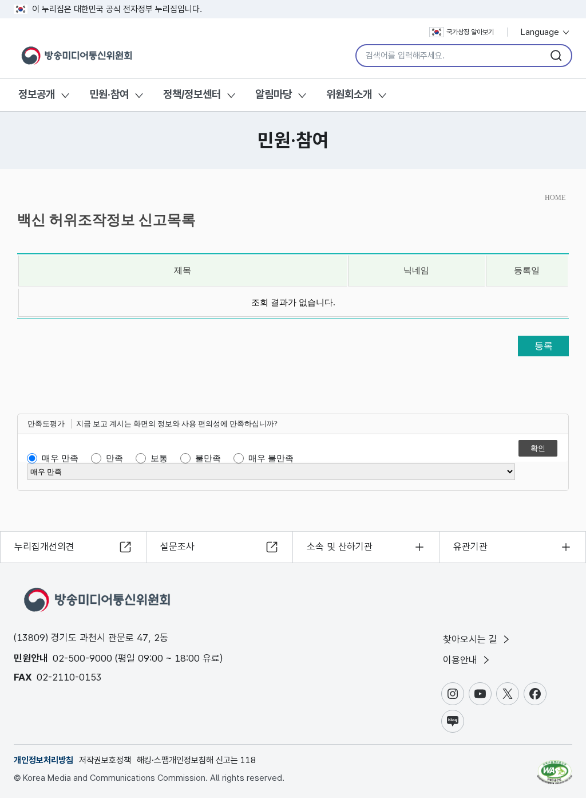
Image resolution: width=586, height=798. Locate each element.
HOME (555, 198)
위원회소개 (349, 94)
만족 (114, 458)
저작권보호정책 (105, 760)
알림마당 (273, 94)
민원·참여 (109, 94)
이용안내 (461, 660)
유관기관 (470, 546)
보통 (159, 458)
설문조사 (177, 546)
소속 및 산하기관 (340, 546)
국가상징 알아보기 (470, 32)
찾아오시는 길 (471, 639)
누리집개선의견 (44, 546)
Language (541, 32)
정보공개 (36, 94)
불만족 (208, 458)
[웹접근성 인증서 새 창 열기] (554, 767)
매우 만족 (60, 458)
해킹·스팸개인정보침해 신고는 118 (196, 760)
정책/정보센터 (192, 94)
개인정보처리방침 (43, 760)
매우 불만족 (271, 458)
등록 (543, 346)
